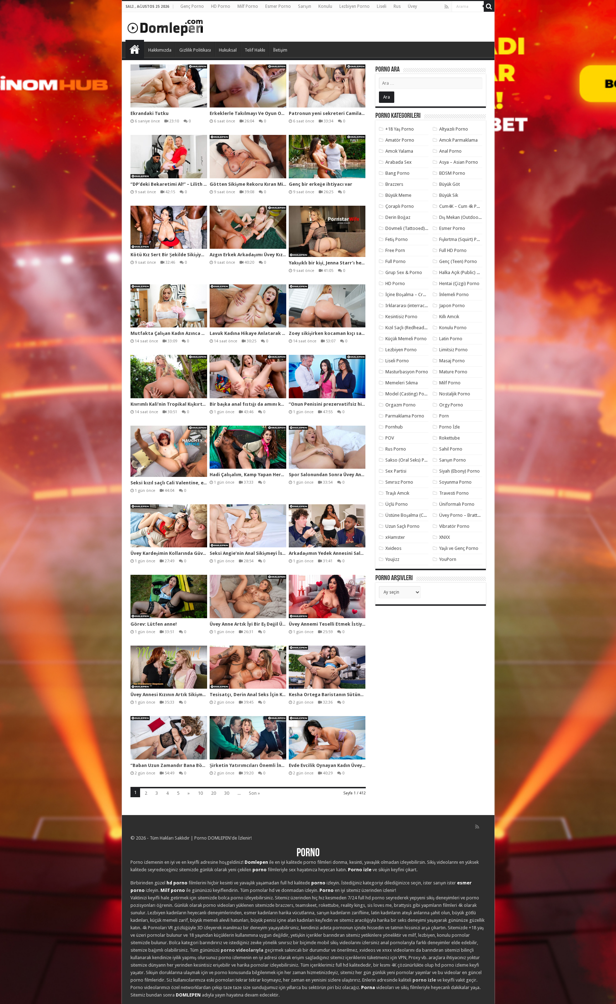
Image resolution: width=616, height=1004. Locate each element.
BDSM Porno (452, 173)
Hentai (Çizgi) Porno (459, 283)
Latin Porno (450, 338)
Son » (254, 793)
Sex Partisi (395, 471)
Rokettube (449, 438)
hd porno (177, 882)
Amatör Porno (399, 140)
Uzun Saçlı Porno (402, 526)
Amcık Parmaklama (458, 140)
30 (226, 793)
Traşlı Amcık (397, 493)
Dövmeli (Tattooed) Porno (411, 228)
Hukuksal (228, 50)
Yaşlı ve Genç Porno (458, 548)
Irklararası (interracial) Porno (414, 305)
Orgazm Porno (400, 405)
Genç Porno (192, 6)
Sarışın (304, 6)
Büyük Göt (449, 184)
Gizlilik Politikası (195, 50)
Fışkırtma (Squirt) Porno (463, 239)
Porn (444, 416)
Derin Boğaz (397, 217)
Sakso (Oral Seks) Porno (409, 460)
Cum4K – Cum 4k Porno (463, 206)
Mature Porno (453, 371)
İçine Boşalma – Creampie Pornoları (421, 294)
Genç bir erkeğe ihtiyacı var (320, 184)
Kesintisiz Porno (401, 316)
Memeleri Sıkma (401, 382)
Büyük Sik (448, 195)
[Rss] (446, 6)
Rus (397, 6)
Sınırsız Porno (399, 482)
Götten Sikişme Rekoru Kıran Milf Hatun (256, 184)
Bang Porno (397, 173)
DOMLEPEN (188, 995)
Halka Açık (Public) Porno (464, 272)
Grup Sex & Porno (403, 272)
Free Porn (395, 250)
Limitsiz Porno (453, 349)
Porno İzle (449, 427)
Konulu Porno (453, 327)
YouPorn (447, 559)
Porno (134, 49)
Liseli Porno (397, 360)
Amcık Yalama (399, 151)
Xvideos (393, 548)
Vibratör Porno (454, 526)
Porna (368, 987)
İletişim (280, 50)
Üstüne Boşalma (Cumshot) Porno (419, 515)
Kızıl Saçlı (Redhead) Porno (412, 327)
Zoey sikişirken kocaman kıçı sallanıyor (334, 333)
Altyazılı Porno (453, 129)
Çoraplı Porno (399, 206)
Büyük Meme (398, 195)
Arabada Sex (398, 162)
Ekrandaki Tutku (149, 113)
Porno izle (359, 869)
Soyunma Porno (455, 482)
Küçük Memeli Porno (406, 338)
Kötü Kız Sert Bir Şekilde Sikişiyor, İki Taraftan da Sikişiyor (197, 254)
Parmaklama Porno (404, 416)
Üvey (412, 6)
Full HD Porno (453, 250)
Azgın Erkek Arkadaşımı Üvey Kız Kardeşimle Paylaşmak (272, 254)
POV (389, 438)
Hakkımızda (159, 50)
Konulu (325, 6)
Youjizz (392, 559)
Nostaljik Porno (454, 393)
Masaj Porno (452, 360)
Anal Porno (450, 151)
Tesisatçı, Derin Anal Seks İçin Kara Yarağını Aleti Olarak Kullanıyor (286, 694)
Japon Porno (452, 305)
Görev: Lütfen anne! (153, 624)
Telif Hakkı (255, 50)
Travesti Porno (454, 493)
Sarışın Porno (452, 460)
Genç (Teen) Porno (458, 261)
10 (200, 793)
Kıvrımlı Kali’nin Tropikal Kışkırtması (172, 404)
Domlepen (256, 862)
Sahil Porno (450, 449)
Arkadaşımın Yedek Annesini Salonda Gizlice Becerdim (350, 553)
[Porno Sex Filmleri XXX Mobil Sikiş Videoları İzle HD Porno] (165, 26)
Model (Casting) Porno (408, 393)
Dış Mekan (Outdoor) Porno (467, 217)
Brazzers (394, 184)
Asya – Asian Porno (458, 162)
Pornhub (394, 427)
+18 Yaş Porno (399, 129)
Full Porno (395, 261)
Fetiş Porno (396, 239)
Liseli (381, 6)
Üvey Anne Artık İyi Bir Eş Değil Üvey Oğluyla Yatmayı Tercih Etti (282, 624)
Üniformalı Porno (456, 504)
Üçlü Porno (396, 504)
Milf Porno (247, 6)
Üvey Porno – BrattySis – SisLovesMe (476, 515)
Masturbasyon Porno (406, 371)
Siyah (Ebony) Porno (459, 471)
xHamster (395, 537)
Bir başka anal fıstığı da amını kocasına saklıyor (264, 404)
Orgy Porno (451, 405)
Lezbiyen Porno (354, 6)
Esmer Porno (278, 6)
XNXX (444, 537)
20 (213, 793)
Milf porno (172, 890)
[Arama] (489, 6)
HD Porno (220, 6)
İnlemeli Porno (454, 294)
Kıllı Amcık (449, 316)
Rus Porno (395, 449)
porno (259, 869)
